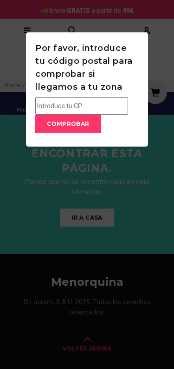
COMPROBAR (68, 123)
